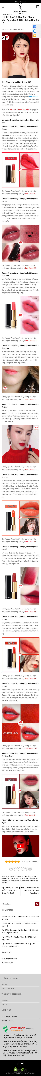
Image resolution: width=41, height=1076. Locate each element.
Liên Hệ (4, 985)
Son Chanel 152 (20, 878)
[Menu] (3, 6)
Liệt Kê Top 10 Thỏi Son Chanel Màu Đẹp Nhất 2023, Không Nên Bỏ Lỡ (18, 945)
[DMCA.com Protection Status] (20, 1069)
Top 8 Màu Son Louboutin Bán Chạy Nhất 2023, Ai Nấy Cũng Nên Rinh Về (20, 931)
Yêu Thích (5, 1004)
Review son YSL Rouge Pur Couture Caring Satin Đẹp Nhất (19, 924)
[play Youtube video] (20, 846)
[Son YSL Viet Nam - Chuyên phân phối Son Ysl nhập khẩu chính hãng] (20, 8)
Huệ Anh (20, 29)
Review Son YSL (7, 14)
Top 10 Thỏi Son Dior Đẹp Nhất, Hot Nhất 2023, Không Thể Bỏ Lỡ (11, 890)
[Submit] (37, 904)
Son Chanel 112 (11, 878)
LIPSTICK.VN (23, 1)
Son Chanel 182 (30, 878)
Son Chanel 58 (21, 880)
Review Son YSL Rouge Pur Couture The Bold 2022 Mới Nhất (20, 918)
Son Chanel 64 (30, 880)
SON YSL (17, 1)
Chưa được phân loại (9, 959)
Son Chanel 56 (12, 880)
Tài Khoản (5, 1001)
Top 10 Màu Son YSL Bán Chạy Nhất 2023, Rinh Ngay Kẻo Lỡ (30, 890)
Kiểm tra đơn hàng (8, 988)
